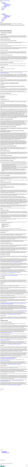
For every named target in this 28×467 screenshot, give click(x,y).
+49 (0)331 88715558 (3, 451)
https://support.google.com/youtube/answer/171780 (6, 332)
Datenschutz (4, 465)
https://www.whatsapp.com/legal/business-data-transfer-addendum (10, 275)
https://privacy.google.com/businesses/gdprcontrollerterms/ (9, 357)
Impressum (1, 465)
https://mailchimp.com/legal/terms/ (22, 310)
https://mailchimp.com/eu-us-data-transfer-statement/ (8, 303)
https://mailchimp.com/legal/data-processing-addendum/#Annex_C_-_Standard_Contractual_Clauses (13, 303)
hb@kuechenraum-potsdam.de (5, 452)
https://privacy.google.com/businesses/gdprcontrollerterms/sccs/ (7, 358)
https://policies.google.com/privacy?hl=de (5, 360)
